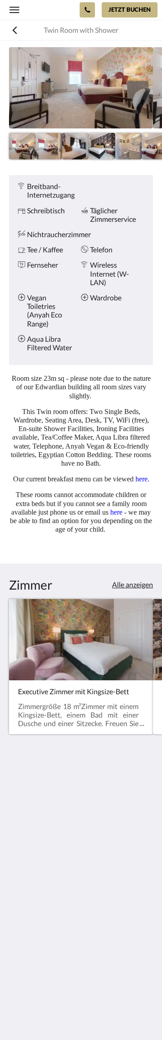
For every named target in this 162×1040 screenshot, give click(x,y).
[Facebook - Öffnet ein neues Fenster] (18, 878)
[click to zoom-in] (81, 87)
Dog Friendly (29, 943)
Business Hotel (32, 958)
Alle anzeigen (132, 584)
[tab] (81, 905)
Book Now (25, 920)
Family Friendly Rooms (44, 950)
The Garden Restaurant (45, 927)
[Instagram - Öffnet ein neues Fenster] (43, 878)
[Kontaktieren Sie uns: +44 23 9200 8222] (87, 10)
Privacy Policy (30, 935)
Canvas (99, 1015)
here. (142, 479)
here (117, 512)
